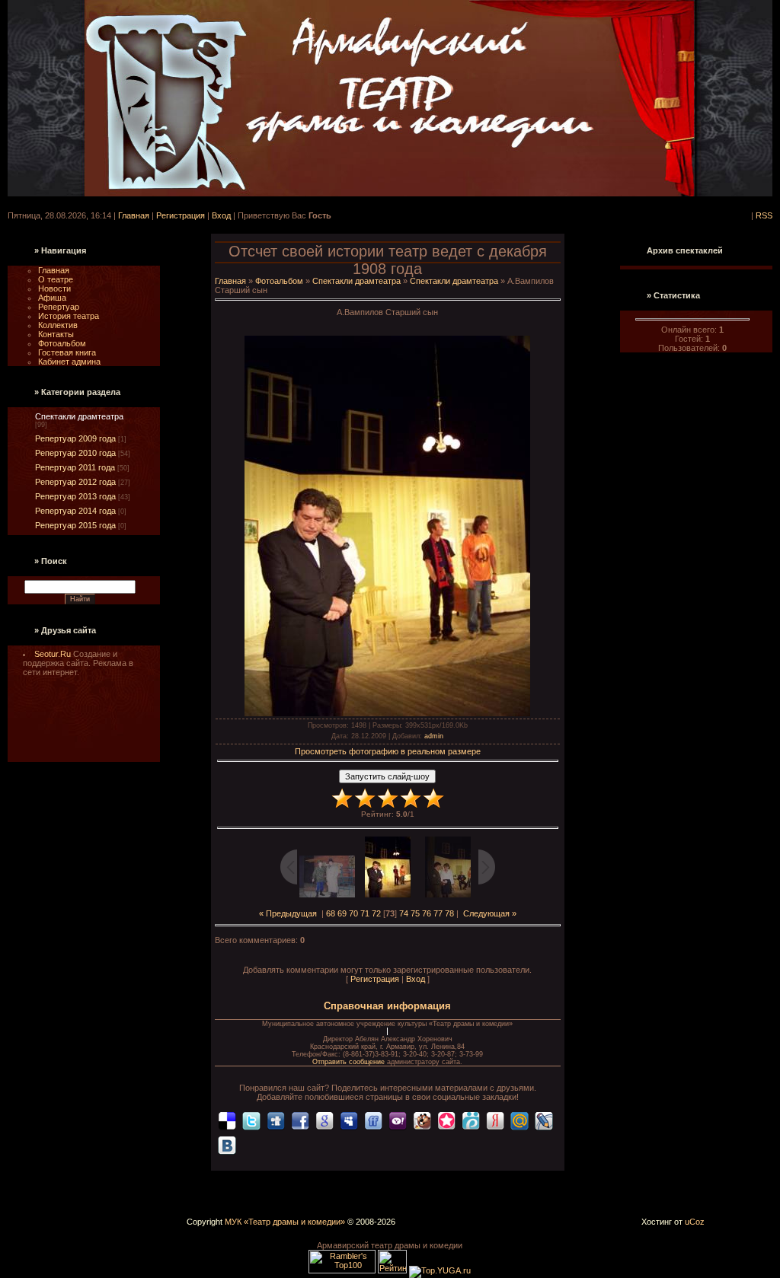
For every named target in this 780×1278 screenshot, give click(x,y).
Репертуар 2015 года (75, 525)
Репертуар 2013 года (75, 496)
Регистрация (180, 215)
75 (415, 913)
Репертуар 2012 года (75, 481)
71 (364, 913)
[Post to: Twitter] (251, 1119)
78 (449, 913)
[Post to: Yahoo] (397, 1119)
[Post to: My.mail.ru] (519, 1119)
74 (403, 913)
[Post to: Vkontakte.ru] (227, 1144)
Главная (133, 215)
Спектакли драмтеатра (79, 416)
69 (342, 913)
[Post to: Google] (324, 1119)
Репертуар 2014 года (75, 510)
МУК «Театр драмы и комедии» (285, 1221)
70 (353, 913)
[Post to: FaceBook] (300, 1119)
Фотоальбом (279, 280)
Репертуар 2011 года (75, 467)
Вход (221, 215)
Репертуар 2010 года (75, 452)
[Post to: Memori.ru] (446, 1119)
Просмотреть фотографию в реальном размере (388, 751)
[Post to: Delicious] (227, 1119)
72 (376, 913)
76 (426, 913)
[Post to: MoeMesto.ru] (471, 1119)
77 (438, 913)
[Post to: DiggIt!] (276, 1119)
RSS (764, 215)
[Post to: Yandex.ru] (495, 1119)
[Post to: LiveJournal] (544, 1119)
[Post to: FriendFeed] (373, 1119)
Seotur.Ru (53, 653)
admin (433, 736)
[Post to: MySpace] (349, 1119)
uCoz (695, 1221)
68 (330, 913)
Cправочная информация (387, 1006)
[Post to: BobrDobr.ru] (422, 1119)
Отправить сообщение (349, 1062)
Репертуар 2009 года (75, 438)
